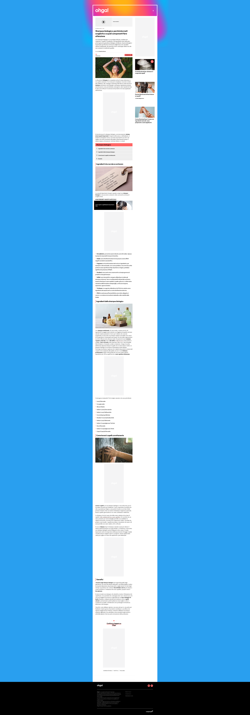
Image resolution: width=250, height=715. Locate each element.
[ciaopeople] (149, 711)
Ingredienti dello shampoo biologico (106, 152)
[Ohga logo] (101, 10)
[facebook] (152, 685)
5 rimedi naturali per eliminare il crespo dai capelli (144, 72)
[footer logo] (109, 685)
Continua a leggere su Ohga (114, 624)
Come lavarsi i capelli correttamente (106, 155)
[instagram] (149, 685)
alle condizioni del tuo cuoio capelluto (110, 517)
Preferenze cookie (129, 695)
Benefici (100, 158)
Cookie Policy (128, 693)
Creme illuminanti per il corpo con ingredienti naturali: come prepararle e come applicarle (144, 120)
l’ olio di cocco (119, 340)
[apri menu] (153, 10)
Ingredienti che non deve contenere (106, 148)
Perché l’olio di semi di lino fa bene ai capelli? (144, 95)
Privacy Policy (128, 691)
